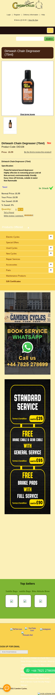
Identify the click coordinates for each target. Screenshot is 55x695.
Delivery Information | (31, 15)
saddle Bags (25, 591)
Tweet (4, 187)
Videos (40, 675)
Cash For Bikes (39, 665)
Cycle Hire (45, 658)
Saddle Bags (12, 591)
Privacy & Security (39, 661)
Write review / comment (14, 216)
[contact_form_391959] (7, 688)
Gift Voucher (25, 658)
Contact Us (35, 658)
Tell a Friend (9, 213)
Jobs (48, 665)
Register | (18, 15)
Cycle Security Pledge (41, 682)
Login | (10, 15)
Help (43, 15)
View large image (27, 114)
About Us (51, 661)
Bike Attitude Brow (41, 591)
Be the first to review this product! (37, 152)
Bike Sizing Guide (42, 678)
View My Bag (33, 20)
